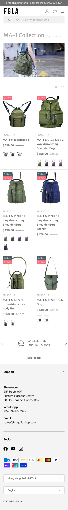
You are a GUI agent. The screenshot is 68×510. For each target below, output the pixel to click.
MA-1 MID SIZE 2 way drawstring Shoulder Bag (14, 220)
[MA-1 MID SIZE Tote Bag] (51, 273)
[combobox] (34, 19)
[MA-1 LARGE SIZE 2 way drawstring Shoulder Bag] (51, 113)
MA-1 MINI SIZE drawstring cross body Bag (14, 304)
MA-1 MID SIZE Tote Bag (50, 302)
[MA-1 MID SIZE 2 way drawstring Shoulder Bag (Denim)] (51, 189)
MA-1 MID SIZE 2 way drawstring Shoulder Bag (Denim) (48, 222)
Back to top (34, 357)
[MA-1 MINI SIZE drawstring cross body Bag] (17, 273)
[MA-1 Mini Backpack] (17, 113)
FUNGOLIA (16, 501)
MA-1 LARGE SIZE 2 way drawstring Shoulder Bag (50, 144)
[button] (55, 11)
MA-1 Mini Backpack (16, 139)
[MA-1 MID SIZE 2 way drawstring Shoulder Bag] (17, 189)
